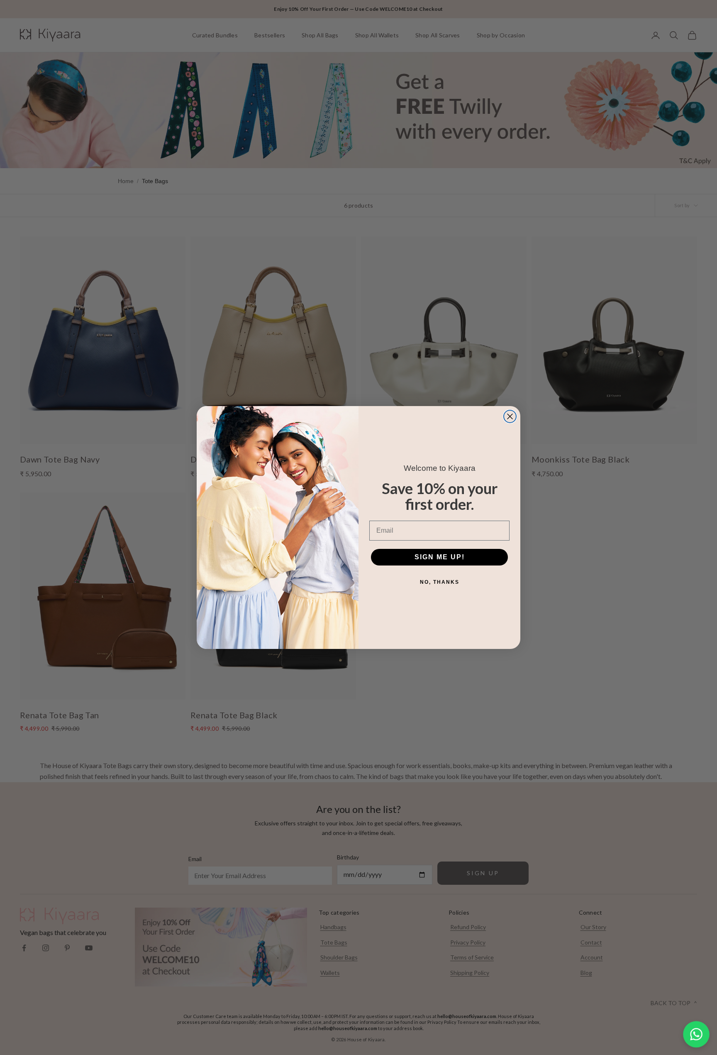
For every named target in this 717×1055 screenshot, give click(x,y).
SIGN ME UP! (440, 557)
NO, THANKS (439, 582)
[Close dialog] (510, 416)
